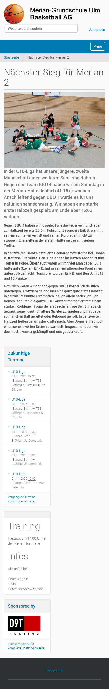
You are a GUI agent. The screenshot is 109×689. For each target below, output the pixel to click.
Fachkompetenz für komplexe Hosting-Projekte (26, 646)
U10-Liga (19, 371)
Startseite (11, 57)
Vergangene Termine (21, 497)
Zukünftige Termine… (22, 501)
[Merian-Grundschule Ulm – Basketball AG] (53, 14)
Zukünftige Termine (19, 356)
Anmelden (97, 29)
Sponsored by (21, 606)
